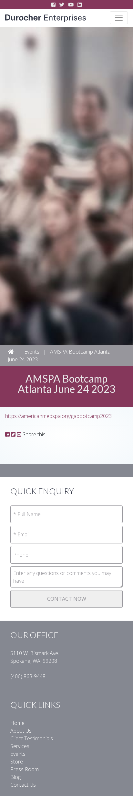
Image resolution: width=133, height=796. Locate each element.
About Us (21, 730)
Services (19, 746)
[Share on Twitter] (13, 434)
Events (31, 351)
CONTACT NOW (66, 598)
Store (16, 761)
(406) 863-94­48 (28, 676)
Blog (15, 777)
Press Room (24, 769)
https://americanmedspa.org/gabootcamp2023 (58, 416)
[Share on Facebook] (7, 434)
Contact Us (23, 784)
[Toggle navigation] (119, 17)
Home (17, 723)
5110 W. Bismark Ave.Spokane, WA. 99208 (34, 657)
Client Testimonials (31, 738)
